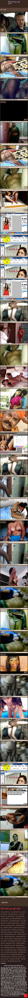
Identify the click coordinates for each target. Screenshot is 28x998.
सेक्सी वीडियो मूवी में (10, 978)
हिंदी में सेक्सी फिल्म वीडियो (20, 979)
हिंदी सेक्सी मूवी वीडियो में (9, 987)
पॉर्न (24, 987)
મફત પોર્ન (13, 982)
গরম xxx (17, 988)
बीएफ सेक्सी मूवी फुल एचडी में (13, 923)
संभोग (6, 985)
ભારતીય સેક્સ (18, 978)
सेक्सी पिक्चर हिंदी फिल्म (20, 990)
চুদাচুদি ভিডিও (8, 974)
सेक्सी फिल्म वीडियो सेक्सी (9, 988)
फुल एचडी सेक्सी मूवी (20, 916)
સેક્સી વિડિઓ (21, 969)
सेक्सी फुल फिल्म (4, 973)
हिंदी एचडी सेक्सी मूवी (21, 981)
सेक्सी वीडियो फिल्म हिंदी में (6, 969)
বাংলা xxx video (4, 976)
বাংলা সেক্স (21, 986)
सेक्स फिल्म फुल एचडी (10, 925)
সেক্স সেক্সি (3, 967)
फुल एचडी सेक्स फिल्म (10, 916)
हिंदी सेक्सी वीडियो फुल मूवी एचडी (14, 961)
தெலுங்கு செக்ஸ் (12, 981)
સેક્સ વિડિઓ (4, 996)
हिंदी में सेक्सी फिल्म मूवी (15, 994)
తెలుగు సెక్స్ (17, 985)
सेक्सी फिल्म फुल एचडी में (6, 930)
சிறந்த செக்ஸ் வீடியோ (21, 968)
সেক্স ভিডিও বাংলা (12, 968)
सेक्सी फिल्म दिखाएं (22, 972)
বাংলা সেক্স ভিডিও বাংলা (8, 979)
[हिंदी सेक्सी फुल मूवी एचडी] (25, 995)
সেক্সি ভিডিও (15, 969)
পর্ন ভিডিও (7, 990)
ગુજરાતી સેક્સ (15, 996)
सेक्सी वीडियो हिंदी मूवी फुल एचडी (16, 954)
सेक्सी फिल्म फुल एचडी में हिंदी (17, 930)
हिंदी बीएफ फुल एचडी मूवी (17, 956)
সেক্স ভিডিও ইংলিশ (8, 975)
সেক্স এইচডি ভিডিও (15, 986)
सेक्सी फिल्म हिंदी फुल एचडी (9, 936)
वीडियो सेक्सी (17, 992)
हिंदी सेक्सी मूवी (24, 985)
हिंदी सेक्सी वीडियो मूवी (17, 976)
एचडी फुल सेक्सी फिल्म (5, 912)
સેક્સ (9, 996)
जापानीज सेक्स (22, 980)
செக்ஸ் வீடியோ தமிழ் (6, 980)
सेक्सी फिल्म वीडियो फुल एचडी (10, 934)
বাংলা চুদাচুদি (7, 967)
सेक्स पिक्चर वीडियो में (5, 982)
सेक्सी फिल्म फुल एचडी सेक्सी (6, 932)
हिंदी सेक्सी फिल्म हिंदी (9, 984)
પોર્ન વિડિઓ (8, 993)
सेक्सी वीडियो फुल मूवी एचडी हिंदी (10, 952)
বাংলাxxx (10, 972)
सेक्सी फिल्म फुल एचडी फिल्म (19, 927)
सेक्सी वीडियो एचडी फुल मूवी (9, 947)
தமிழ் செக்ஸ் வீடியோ (18, 991)
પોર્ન (2, 986)
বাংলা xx (10, 976)
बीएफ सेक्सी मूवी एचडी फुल (14, 921)
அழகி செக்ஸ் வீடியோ (8, 992)
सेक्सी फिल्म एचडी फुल (8, 927)
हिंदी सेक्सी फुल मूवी (5, 971)
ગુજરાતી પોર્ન (11, 985)
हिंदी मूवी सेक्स (7, 986)
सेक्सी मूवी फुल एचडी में (10, 943)
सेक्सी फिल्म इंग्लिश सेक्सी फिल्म (16, 971)
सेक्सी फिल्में (11, 973)
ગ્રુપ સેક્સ (6, 994)
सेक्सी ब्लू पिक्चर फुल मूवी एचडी (15, 941)
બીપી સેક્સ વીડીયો (15, 974)
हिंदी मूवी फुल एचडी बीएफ (15, 959)
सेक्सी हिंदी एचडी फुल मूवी (6, 956)
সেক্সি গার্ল (24, 975)
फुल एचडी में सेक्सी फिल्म (13, 914)
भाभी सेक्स (17, 984)
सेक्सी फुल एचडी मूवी (8, 938)
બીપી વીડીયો (14, 980)
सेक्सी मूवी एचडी (23, 994)
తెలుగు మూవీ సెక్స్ (17, 975)
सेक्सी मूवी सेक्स (4, 981)
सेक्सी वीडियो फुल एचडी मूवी (10, 950)
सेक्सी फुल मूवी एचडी (18, 938)
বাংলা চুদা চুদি (11, 990)
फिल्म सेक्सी (15, 972)
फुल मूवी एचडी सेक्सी (5, 918)
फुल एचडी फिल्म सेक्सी (15, 912)
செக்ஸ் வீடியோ (18, 987)
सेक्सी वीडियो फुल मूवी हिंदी (16, 967)
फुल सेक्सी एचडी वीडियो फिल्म (16, 918)
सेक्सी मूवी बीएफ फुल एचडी (9, 945)
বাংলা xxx (22, 988)
